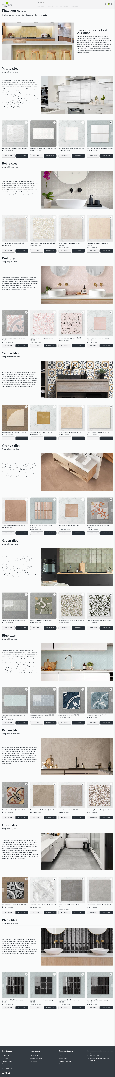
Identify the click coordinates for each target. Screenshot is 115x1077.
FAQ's (61, 1056)
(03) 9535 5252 (94, 1056)
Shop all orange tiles (10, 449)
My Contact (34, 1056)
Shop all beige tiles (10, 167)
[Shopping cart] (112, 4)
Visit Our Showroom (61, 6)
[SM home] (18, 4)
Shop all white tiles (10, 72)
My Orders (33, 1061)
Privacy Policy (63, 1058)
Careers (4, 1064)
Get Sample (8, 156)
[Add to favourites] (26, 122)
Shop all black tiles (10, 923)
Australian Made (7, 1061)
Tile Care (62, 1064)
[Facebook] (3, 1073)
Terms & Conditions (65, 1061)
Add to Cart (22, 156)
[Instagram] (6, 1073)
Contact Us (74, 6)
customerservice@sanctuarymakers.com (101, 1052)
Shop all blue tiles (9, 639)
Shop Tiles (40, 6)
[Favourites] (109, 4)
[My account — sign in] (105, 4)
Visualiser (50, 6)
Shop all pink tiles (9, 262)
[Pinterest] (9, 1073)
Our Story (5, 1058)
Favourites (33, 1064)
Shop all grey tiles (9, 829)
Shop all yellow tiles (10, 357)
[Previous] (3, 133)
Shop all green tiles (10, 544)
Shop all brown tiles (10, 734)
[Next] (112, 133)
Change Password (36, 1058)
